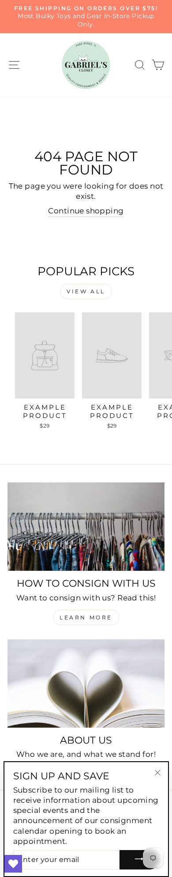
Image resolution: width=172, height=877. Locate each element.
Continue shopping (85, 210)
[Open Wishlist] (13, 864)
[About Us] (86, 683)
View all (86, 291)
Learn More (86, 617)
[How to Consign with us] (86, 526)
